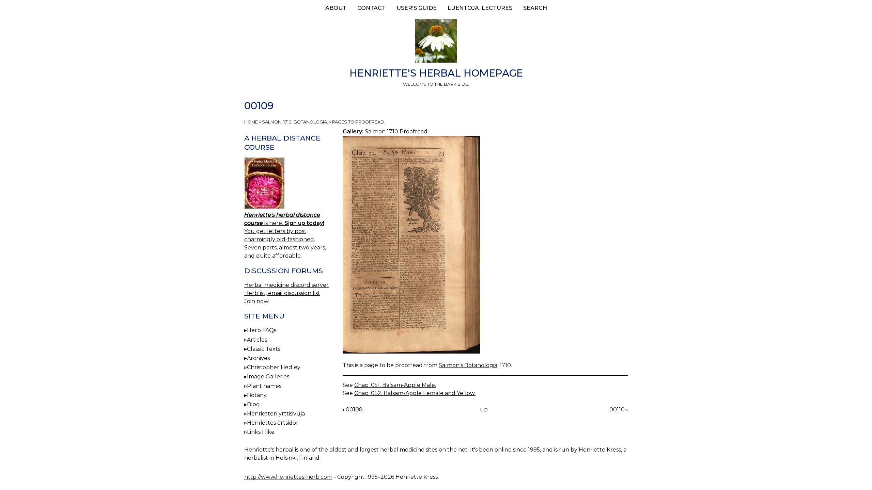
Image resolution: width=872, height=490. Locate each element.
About (335, 8)
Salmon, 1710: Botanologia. (295, 122)
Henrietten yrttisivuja (276, 413)
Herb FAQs (261, 330)
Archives (258, 358)
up (484, 409)
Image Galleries (268, 376)
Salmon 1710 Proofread (396, 131)
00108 (353, 409)
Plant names (264, 386)
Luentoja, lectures (480, 8)
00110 (618, 409)
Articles (257, 340)
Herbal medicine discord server (286, 285)
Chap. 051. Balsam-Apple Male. (395, 385)
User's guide (416, 8)
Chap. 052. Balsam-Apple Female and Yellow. (415, 393)
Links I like (261, 432)
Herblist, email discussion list (282, 293)
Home (251, 122)
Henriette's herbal (269, 449)
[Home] (436, 42)
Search (535, 8)
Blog (253, 404)
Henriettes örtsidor (272, 423)
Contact (371, 8)
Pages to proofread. (358, 122)
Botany (257, 395)
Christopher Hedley (273, 367)
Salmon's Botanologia (468, 365)
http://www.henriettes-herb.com (288, 477)
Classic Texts (263, 349)
